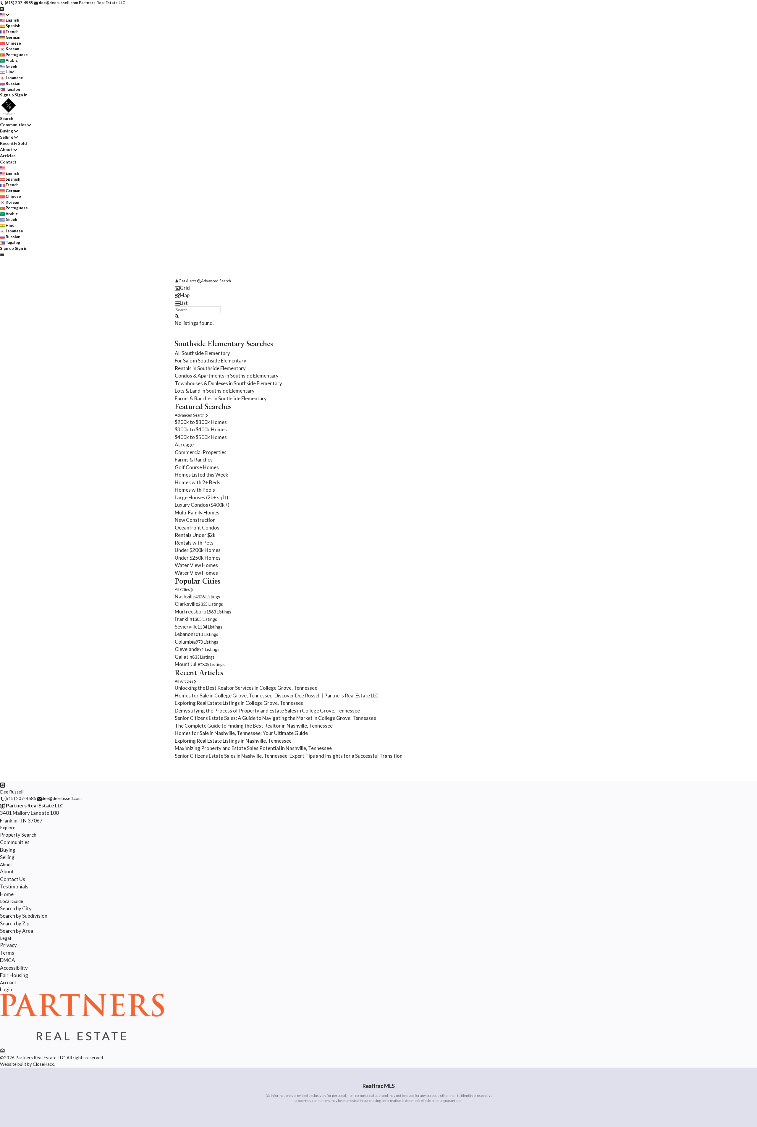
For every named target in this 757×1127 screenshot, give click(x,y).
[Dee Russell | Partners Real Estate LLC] (82, 1043)
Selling (6, 137)
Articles (8, 155)
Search (6, 118)
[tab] (378, 288)
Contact (8, 161)
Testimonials (14, 886)
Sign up (7, 95)
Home (7, 894)
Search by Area (16, 931)
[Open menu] (2, 254)
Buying (6, 130)
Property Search (18, 835)
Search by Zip (14, 923)
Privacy (8, 945)
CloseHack (43, 1064)
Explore (7, 827)
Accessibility (14, 968)
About (6, 149)
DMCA (7, 960)
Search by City (16, 908)
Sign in (21, 95)
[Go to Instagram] (2, 8)
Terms (7, 953)
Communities (13, 124)
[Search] (177, 315)
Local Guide (11, 901)
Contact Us (12, 879)
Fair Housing (14, 975)
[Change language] (4, 14)
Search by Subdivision (23, 916)
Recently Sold (13, 143)
